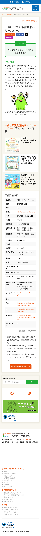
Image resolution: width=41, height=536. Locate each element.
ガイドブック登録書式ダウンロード (15, 495)
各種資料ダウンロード (11, 507)
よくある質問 (8, 487)
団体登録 (9, 15)
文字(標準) (15, 2)
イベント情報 (8, 499)
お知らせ (7, 484)
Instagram (9, 37)
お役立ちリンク (9, 501)
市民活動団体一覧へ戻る (21, 366)
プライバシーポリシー (11, 512)
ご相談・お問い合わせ (11, 510)
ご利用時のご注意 (9, 478)
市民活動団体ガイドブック (12, 493)
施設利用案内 (8, 476)
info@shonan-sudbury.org (26, 212)
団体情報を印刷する (29, 21)
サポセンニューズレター (11, 514)
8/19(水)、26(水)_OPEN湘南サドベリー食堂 (28, 140)
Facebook (20, 34)
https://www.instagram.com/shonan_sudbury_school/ (26, 317)
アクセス (27, 439)
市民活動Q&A (8, 497)
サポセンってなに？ (10, 474)
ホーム (4, 15)
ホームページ (10, 34)
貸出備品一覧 (8, 480)
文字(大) (27, 2)
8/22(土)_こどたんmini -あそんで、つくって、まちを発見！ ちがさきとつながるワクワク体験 (28, 179)
